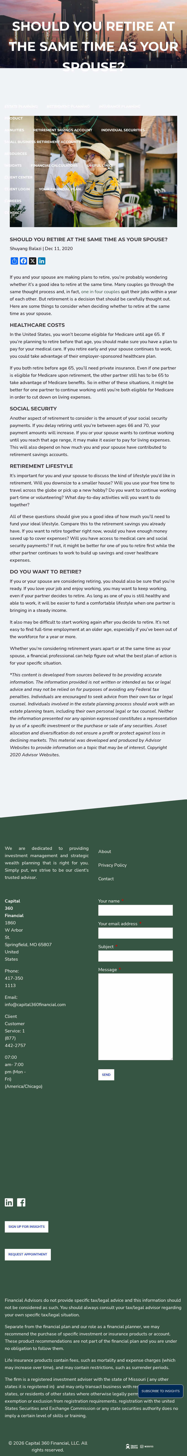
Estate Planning (21, 106)
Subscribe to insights (161, 1391)
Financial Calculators (54, 165)
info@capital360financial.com (35, 1005)
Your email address (135, 924)
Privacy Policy (112, 865)
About (104, 851)
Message (129, 970)
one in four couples (100, 292)
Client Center (19, 177)
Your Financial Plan (60, 189)
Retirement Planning (68, 106)
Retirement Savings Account (62, 130)
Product (14, 118)
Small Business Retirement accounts (43, 142)
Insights (13, 165)
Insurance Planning (119, 106)
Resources (16, 153)
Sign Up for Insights (26, 1227)
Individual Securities (123, 130)
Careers (13, 201)
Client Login (17, 189)
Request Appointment (27, 1254)
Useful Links (100, 165)
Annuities (14, 130)
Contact (13, 213)
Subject (128, 947)
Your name (131, 901)
